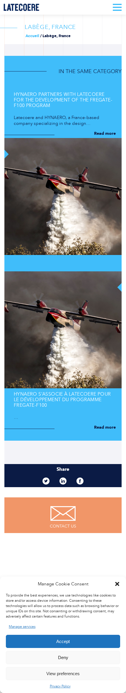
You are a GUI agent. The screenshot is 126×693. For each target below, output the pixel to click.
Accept (63, 641)
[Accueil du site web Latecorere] (21, 7)
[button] (117, 584)
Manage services (22, 627)
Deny (63, 657)
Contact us (63, 526)
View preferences (63, 673)
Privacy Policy (60, 686)
